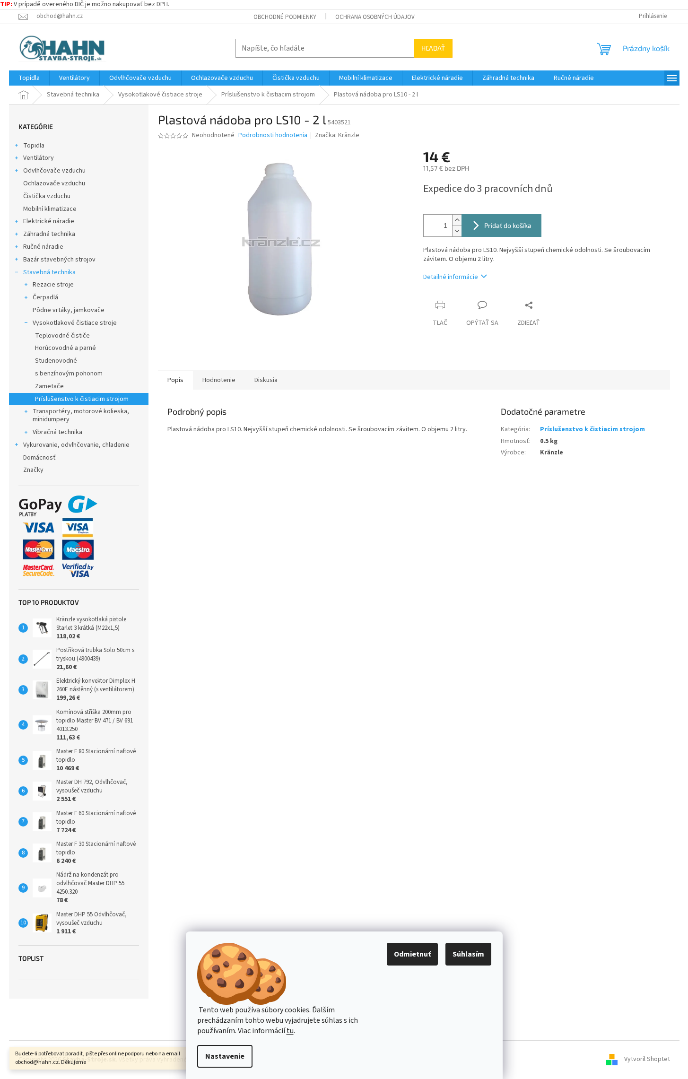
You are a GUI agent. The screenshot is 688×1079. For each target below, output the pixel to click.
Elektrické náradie (48, 221)
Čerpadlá (45, 297)
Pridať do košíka (507, 225)
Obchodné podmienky (284, 17)
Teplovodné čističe (62, 335)
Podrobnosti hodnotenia (272, 135)
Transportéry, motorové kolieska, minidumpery (81, 415)
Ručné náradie (43, 247)
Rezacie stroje (53, 284)
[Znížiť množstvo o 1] (457, 231)
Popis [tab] (175, 380)
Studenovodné (56, 360)
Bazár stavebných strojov (59, 259)
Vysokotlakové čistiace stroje (75, 323)
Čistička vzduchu (46, 196)
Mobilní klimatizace (50, 209)
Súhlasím (468, 954)
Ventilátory (38, 158)
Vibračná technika (57, 432)
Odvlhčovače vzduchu (54, 170)
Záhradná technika (49, 234)
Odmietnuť (412, 954)
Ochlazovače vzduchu (54, 183)
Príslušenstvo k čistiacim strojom (82, 399)
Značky (33, 470)
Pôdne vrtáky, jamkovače (69, 310)
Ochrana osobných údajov (375, 17)
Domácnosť (39, 457)
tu (290, 1031)
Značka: (337, 135)
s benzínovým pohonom (69, 373)
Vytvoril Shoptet (647, 1059)
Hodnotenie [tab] (218, 380)
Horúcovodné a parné (65, 348)
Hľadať (433, 48)
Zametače (49, 386)
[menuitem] (29, 78)
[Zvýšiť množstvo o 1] (457, 220)
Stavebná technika (49, 272)
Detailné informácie (450, 277)
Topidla (33, 145)
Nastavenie (224, 1056)
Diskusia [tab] (266, 380)
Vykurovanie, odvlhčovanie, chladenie (76, 445)
